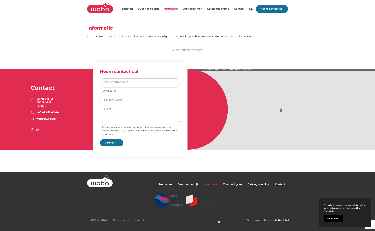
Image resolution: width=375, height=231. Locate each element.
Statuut (139, 220)
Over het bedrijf (148, 8)
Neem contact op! (272, 8)
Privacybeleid (121, 220)
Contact (239, 8)
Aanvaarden (333, 218)
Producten (126, 8)
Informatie (171, 8)
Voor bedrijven (192, 8)
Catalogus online (218, 8)
